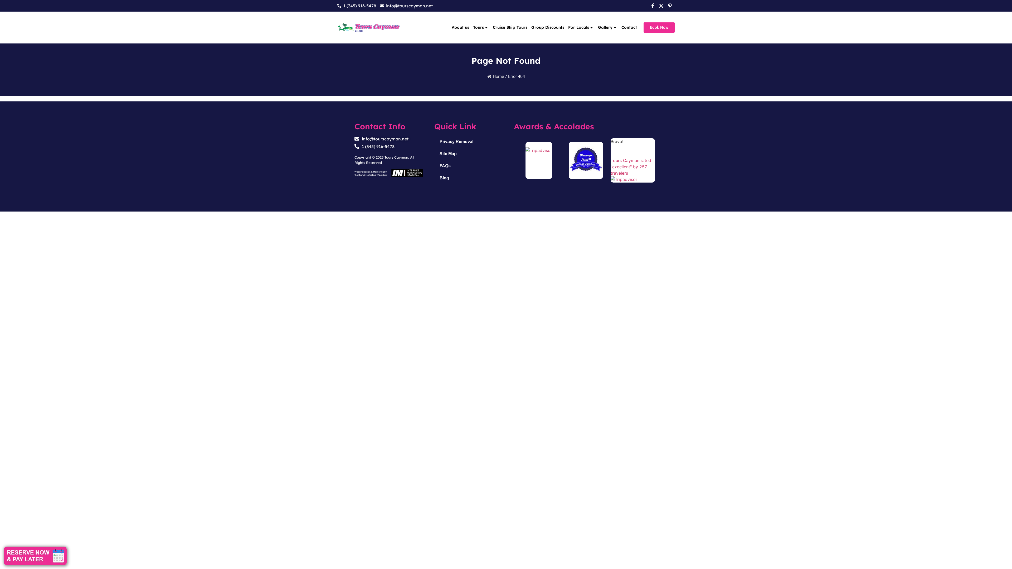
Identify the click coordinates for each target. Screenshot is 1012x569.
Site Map (448, 153)
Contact (629, 27)
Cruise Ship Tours (510, 27)
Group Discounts (547, 27)
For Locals (578, 27)
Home (498, 76)
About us (460, 27)
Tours (478, 27)
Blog (444, 178)
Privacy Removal (456, 141)
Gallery (605, 27)
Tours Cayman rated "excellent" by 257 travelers (631, 167)
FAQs (445, 166)
